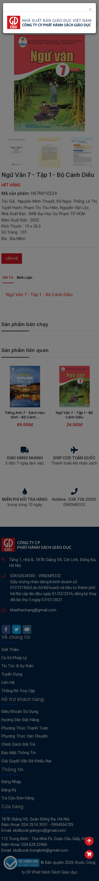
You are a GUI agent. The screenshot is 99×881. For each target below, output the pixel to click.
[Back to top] (89, 841)
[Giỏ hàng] (89, 854)
